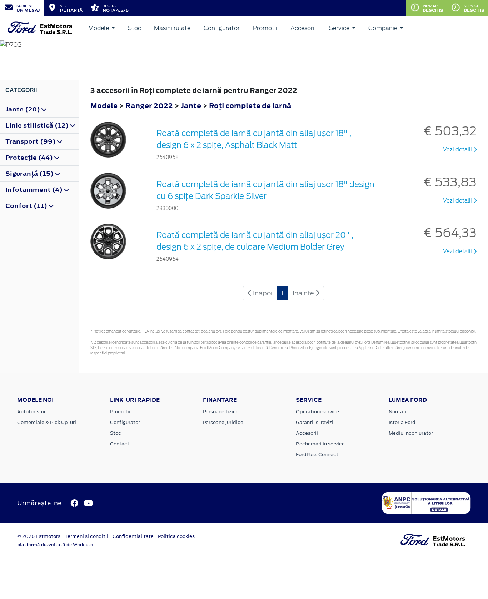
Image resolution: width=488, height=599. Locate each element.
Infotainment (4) (34, 189)
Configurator (222, 28)
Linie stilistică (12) (37, 125)
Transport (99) (31, 141)
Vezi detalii (458, 149)
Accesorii (303, 28)
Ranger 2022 (149, 105)
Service (340, 28)
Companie (383, 28)
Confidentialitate (133, 536)
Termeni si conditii (86, 536)
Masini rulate (172, 28)
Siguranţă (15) (30, 173)
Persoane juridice (223, 422)
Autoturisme (32, 411)
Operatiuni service (317, 411)
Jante (192, 105)
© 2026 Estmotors (38, 536)
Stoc (134, 28)
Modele (99, 28)
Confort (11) (27, 205)
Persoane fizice (221, 411)
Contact (119, 443)
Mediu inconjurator (411, 433)
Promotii (265, 28)
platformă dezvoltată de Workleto (55, 545)
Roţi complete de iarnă (250, 105)
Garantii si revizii (315, 422)
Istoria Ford (402, 422)
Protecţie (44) (29, 157)
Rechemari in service (320, 443)
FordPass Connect (317, 454)
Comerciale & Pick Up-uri (46, 422)
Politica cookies (176, 536)
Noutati (398, 411)
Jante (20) (23, 109)
